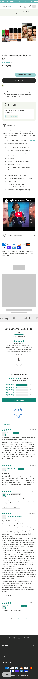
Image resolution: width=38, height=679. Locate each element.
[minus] (4, 74)
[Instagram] (19, 637)
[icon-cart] (25, 6)
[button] (25, 75)
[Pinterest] (14, 637)
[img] (19, 335)
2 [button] (14, 619)
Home (6, 12)
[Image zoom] (19, 33)
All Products (15, 12)
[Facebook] (9, 637)
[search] (21, 6)
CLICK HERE (31, 140)
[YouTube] (23, 637)
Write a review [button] (19, 400)
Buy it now (19, 80)
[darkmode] (29, 6)
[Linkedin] (28, 637)
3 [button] (18, 619)
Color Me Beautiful (22, 675)
